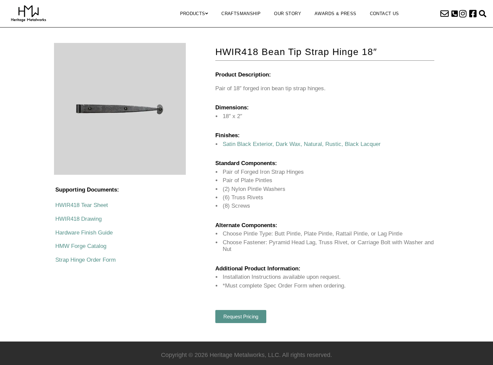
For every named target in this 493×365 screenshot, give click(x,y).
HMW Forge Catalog (80, 246)
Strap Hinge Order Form (85, 260)
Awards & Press (336, 13)
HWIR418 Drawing (78, 219)
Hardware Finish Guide (84, 232)
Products (192, 13)
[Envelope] (444, 14)
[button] (454, 13)
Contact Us (384, 13)
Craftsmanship (241, 13)
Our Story (287, 13)
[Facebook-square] (473, 14)
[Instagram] (463, 14)
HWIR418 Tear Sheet (81, 205)
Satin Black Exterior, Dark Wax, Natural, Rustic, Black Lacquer (302, 144)
